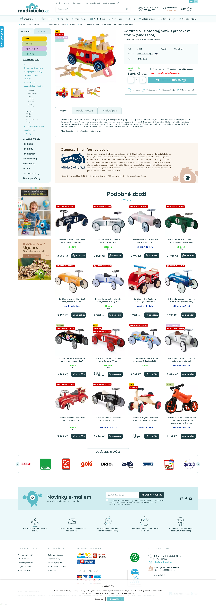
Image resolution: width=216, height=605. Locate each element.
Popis (63, 110)
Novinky (28, 43)
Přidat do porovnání (187, 90)
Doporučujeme (32, 48)
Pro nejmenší (80, 19)
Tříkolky (28, 114)
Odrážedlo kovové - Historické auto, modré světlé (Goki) (108, 300)
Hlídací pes (110, 110)
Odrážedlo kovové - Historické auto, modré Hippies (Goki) (145, 359)
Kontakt (66, 3)
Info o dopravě (160, 69)
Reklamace (52, 570)
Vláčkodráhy (99, 19)
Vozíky (28, 122)
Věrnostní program (55, 563)
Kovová (30, 104)
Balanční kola (32, 93)
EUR (196, 1)
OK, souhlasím (116, 599)
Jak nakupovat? (23, 559)
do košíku (168, 80)
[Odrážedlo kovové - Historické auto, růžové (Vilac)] (144, 220)
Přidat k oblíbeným (168, 90)
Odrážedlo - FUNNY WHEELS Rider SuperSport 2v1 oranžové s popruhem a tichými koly (181, 420)
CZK (191, 1)
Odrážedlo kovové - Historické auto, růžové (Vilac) (145, 241)
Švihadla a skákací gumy (33, 68)
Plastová (31, 101)
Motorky (31, 99)
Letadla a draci (29, 130)
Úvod (58, 3)
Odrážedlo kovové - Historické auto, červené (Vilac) (108, 359)
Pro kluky (48, 19)
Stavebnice (117, 19)
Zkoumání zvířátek (31, 75)
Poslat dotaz (136, 90)
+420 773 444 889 (167, 556)
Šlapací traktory (32, 119)
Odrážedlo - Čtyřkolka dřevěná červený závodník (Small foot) (145, 418)
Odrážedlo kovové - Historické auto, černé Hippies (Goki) (71, 359)
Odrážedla (30, 90)
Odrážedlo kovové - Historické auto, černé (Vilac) (108, 418)
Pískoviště (27, 79)
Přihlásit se (171, 10)
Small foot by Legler (145, 54)
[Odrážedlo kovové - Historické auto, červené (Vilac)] (108, 339)
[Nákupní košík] (189, 9)
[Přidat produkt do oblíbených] (85, 206)
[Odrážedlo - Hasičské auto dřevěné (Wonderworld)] (144, 280)
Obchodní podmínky (25, 563)
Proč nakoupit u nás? (111, 3)
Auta (29, 96)
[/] (35, 521)
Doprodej (29, 53)
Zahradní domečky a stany (34, 127)
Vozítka (28, 117)
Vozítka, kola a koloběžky (33, 86)
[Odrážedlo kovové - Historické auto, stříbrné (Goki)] (108, 220)
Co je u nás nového (25, 566)
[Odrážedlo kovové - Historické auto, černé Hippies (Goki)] (71, 339)
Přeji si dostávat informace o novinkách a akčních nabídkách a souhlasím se (136, 502)
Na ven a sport (169, 19)
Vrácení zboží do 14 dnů (57, 566)
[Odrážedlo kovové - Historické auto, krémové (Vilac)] (181, 339)
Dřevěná (31, 107)
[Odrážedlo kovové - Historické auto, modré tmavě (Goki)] (71, 220)
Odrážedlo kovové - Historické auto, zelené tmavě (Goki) (181, 241)
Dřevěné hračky (30, 19)
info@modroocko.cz (163, 562)
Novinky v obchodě (93, 3)
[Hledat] (127, 9)
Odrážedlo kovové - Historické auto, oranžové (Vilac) (71, 300)
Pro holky (64, 19)
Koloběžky (29, 111)
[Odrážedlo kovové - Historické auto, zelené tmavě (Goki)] (181, 220)
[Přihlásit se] (164, 9)
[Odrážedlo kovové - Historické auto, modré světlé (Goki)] (108, 280)
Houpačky (28, 64)
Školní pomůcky (189, 19)
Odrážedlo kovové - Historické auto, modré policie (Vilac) (181, 300)
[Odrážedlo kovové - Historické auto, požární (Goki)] (71, 398)
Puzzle (132, 19)
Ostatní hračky (148, 19)
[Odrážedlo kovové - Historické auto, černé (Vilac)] (108, 398)
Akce (27, 38)
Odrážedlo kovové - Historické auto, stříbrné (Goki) (108, 241)
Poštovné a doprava (55, 555)
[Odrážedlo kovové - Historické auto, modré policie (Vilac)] (181, 280)
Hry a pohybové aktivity (33, 72)
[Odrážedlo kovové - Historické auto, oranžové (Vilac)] (71, 280)
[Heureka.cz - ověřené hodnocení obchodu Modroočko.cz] (134, 577)
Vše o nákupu (77, 3)
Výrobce (42, 31)
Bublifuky (27, 134)
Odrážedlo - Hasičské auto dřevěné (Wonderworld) (144, 300)
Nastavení (98, 599)
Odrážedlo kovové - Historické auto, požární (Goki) (71, 418)
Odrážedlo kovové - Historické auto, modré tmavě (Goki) (71, 241)
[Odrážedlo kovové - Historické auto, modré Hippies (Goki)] (144, 339)
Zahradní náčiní (29, 82)
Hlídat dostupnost (152, 90)
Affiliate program (24, 570)
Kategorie (26, 31)
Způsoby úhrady (54, 559)
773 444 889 (149, 10)
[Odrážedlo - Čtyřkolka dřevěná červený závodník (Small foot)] (144, 398)
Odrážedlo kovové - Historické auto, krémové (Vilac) (181, 359)
